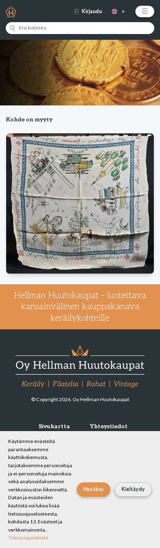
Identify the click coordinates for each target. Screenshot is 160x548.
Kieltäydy (133, 489)
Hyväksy (93, 489)
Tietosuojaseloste (28, 537)
